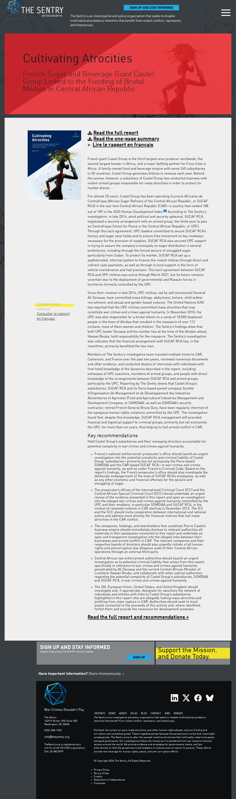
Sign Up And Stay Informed (151, 7)
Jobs (167, 713)
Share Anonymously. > (81, 674)
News (112, 713)
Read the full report (115, 133)
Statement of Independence (109, 780)
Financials (99, 783)
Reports (99, 713)
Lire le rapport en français (123, 145)
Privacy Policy (101, 770)
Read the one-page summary (126, 139)
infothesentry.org (56, 737)
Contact (155, 713)
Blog (144, 713)
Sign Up (139, 657)
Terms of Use (101, 773)
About (123, 713)
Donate (178, 713)
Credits (98, 776)
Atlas (133, 713)
